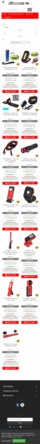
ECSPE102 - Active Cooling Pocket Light (10, 205)
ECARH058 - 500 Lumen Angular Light (10, 299)
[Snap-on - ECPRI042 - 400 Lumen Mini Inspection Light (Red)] (29, 149)
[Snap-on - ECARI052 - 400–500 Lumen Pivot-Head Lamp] (29, 288)
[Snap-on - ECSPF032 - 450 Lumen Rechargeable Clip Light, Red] (29, 195)
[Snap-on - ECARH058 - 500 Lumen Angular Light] (10, 288)
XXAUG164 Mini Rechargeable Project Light (29, 68)
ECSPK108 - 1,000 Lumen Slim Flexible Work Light (10, 114)
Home (4, 14)
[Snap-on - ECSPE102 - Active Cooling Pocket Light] (10, 195)
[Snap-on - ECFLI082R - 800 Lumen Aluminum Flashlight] (10, 334)
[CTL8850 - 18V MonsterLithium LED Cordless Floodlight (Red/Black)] (29, 240)
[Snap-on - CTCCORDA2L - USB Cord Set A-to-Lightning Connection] (10, 149)
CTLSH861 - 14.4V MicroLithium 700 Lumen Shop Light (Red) (10, 252)
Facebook (18, 405)
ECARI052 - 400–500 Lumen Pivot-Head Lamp (29, 299)
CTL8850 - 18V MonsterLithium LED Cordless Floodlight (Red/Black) (29, 253)
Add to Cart (11, 91)
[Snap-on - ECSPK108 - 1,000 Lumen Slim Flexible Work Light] (10, 103)
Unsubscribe (27, 427)
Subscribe (15, 427)
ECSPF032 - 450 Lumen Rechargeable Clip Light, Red (29, 205)
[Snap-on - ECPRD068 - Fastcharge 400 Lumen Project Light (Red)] (29, 103)
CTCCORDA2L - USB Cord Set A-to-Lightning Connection (10, 160)
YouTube (22, 405)
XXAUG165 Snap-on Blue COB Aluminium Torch (10, 68)
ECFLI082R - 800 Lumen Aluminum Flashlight (10, 345)
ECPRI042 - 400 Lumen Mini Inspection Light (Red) (29, 159)
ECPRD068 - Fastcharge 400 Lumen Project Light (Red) (29, 114)
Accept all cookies (18, 441)
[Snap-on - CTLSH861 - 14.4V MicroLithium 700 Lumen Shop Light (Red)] (10, 240)
